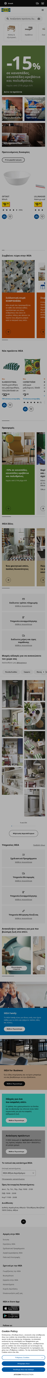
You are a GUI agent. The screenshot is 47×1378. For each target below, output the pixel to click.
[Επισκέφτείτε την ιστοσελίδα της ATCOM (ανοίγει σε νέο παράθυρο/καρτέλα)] (23, 1374)
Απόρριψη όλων (23, 1364)
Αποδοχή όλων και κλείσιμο (23, 1369)
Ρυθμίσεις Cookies (22, 1357)
